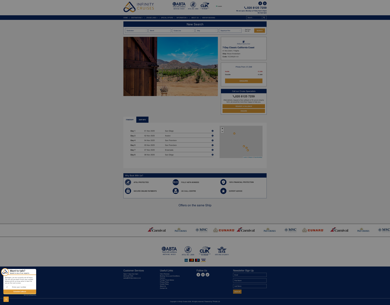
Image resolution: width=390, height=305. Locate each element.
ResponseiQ (30, 295)
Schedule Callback (19, 291)
